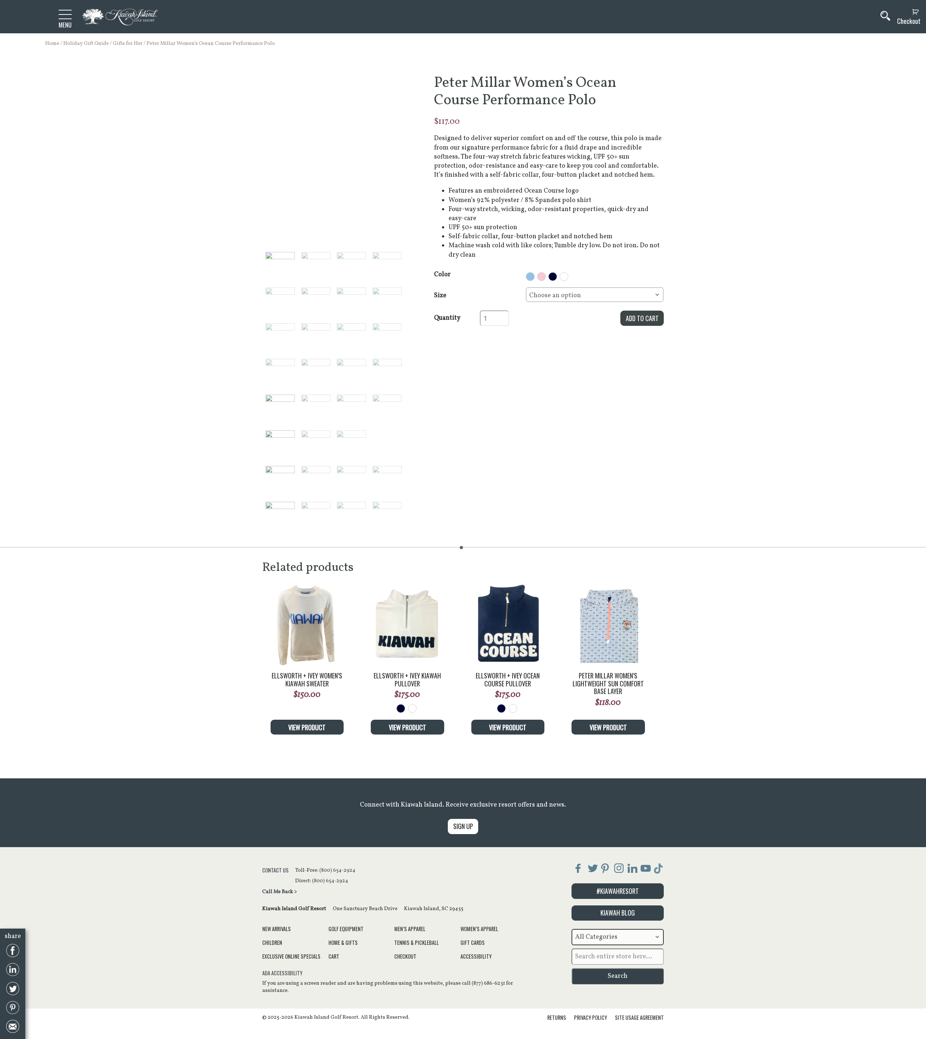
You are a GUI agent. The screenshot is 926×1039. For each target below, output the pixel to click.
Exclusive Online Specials (291, 956)
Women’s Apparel (479, 929)
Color (442, 274)
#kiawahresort (617, 891)
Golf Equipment (346, 929)
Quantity (447, 318)
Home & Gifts (343, 942)
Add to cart (642, 318)
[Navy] (400, 708)
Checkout (909, 21)
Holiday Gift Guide (86, 43)
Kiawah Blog (617, 912)
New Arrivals (276, 929)
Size (440, 295)
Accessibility (476, 956)
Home (52, 43)
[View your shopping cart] (907, 12)
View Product (307, 727)
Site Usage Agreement (639, 1017)
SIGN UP (463, 826)
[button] (280, 266)
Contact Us (275, 870)
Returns (556, 1017)
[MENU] (65, 14)
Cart (333, 956)
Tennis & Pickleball (416, 942)
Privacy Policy (590, 1017)
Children (272, 942)
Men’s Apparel (409, 929)
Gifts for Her (128, 43)
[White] (412, 708)
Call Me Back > (279, 891)
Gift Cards (472, 942)
